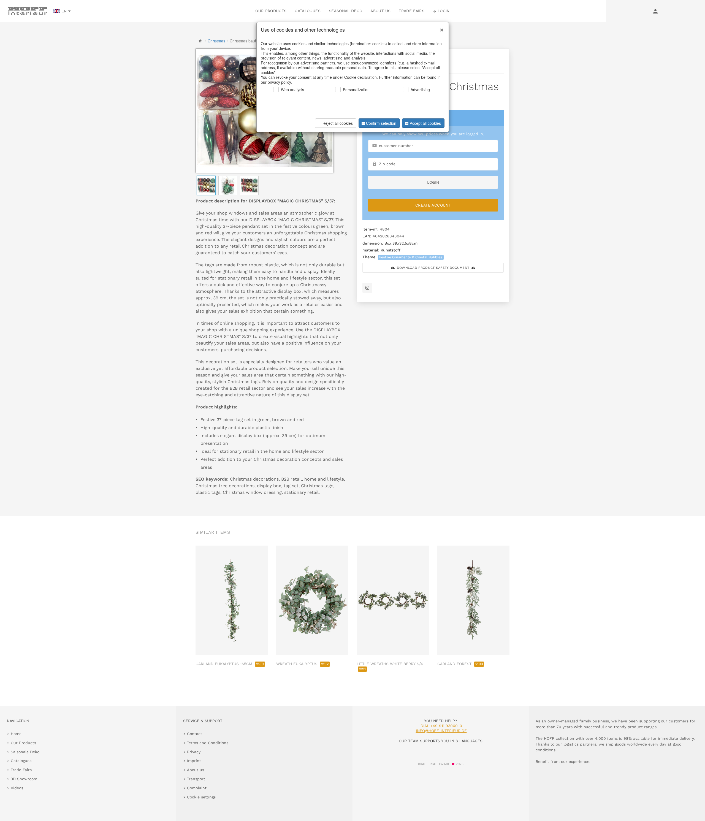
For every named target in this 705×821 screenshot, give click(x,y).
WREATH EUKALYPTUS (302, 664)
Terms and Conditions (207, 743)
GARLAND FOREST (460, 664)
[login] (655, 11)
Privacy (193, 752)
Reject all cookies (337, 123)
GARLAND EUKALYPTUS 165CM (230, 664)
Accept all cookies (425, 123)
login (433, 182)
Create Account (433, 205)
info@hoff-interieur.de (441, 730)
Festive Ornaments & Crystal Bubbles (410, 257)
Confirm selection (381, 123)
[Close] (440, 28)
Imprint (194, 760)
